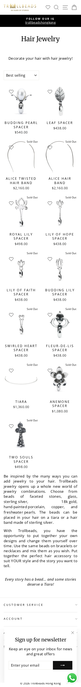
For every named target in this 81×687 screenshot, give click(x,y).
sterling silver (15, 501)
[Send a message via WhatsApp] (72, 678)
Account (13, 619)
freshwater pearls (19, 512)
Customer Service (23, 605)
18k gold (68, 501)
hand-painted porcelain (24, 506)
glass (72, 496)
